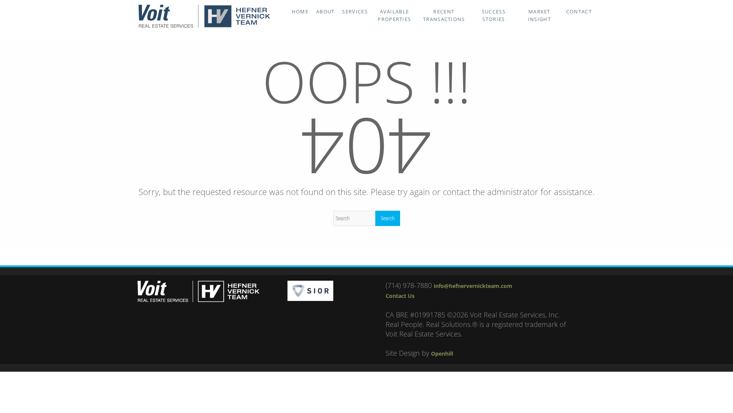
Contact (579, 11)
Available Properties (394, 15)
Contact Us (400, 295)
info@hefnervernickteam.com (473, 285)
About (325, 11)
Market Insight (539, 15)
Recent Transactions (444, 15)
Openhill (442, 353)
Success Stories (493, 15)
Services (354, 11)
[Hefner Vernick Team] (204, 26)
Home (300, 11)
